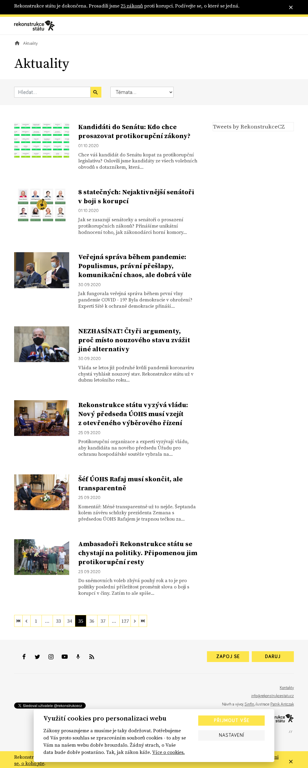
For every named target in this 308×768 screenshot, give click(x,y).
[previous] (26, 621)
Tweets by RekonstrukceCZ (249, 126)
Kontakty (287, 688)
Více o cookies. (168, 752)
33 (58, 621)
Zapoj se (228, 656)
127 (125, 621)
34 (69, 621)
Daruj (273, 656)
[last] (143, 621)
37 (102, 621)
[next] (135, 621)
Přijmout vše (231, 720)
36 (91, 621)
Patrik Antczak (282, 704)
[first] (18, 621)
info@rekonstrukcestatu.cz (272, 696)
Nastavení (231, 735)
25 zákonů (132, 5)
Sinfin (249, 704)
